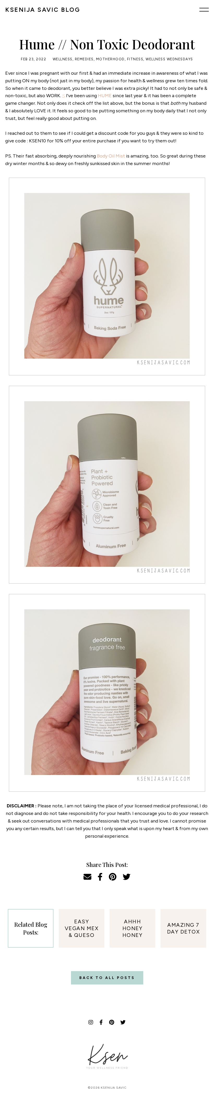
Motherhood (110, 59)
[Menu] (204, 9)
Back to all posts (107, 978)
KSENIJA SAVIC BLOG (42, 9)
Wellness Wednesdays (169, 59)
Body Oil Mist (111, 156)
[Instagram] (91, 1022)
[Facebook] (101, 1022)
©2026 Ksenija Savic (107, 1087)
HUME (105, 95)
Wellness (63, 59)
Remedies (84, 59)
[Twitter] (123, 1022)
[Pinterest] (111, 1022)
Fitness (135, 59)
